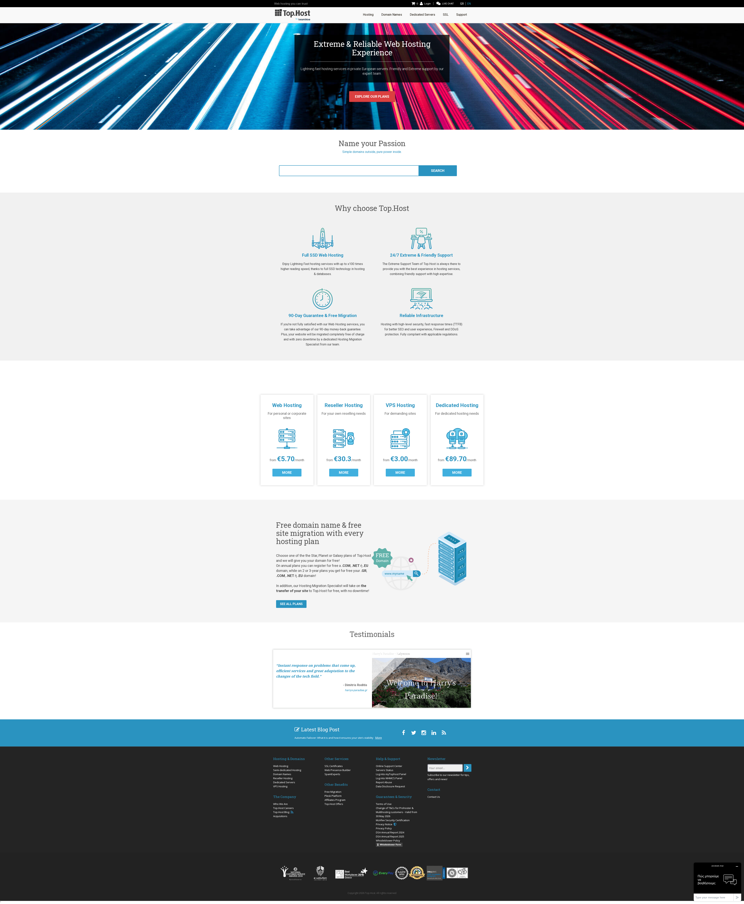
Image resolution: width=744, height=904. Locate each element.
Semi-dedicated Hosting (287, 770)
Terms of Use (384, 804)
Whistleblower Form (390, 844)
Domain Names (282, 774)
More (378, 737)
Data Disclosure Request (390, 786)
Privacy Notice (384, 824)
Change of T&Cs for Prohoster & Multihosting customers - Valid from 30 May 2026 (396, 812)
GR (462, 3)
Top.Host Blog (281, 812)
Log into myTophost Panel (391, 774)
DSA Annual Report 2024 (390, 832)
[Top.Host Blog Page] (443, 733)
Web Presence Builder (338, 770)
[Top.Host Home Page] (292, 14)
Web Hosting (280, 766)
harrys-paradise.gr (356, 690)
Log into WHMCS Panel (389, 778)
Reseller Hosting (282, 778)
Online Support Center (389, 766)
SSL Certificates (334, 766)
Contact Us (433, 797)
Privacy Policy (384, 828)
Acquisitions (280, 816)
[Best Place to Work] (351, 873)
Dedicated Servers (284, 782)
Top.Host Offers (334, 804)
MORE (287, 472)
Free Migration (333, 791)
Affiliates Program (335, 800)
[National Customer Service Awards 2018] (292, 873)
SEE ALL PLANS (291, 604)
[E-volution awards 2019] (320, 873)
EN (469, 3)
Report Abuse (384, 782)
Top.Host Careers (283, 808)
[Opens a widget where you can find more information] (717, 882)
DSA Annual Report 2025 (390, 836)
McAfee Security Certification (393, 820)
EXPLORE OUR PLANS (372, 96)
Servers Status (384, 770)
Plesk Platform (333, 796)
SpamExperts (332, 774)
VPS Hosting (280, 786)
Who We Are (280, 804)
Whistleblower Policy (388, 840)
